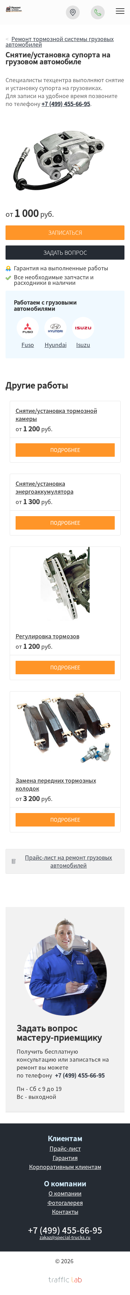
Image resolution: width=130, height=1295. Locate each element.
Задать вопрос (65, 252)
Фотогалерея (65, 1202)
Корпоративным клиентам (65, 1166)
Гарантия (65, 1157)
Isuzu (83, 344)
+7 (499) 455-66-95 (66, 103)
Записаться (65, 232)
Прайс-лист (65, 1148)
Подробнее (65, 450)
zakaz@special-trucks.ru (65, 1237)
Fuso (27, 344)
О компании (65, 1193)
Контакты (65, 1211)
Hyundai (56, 344)
